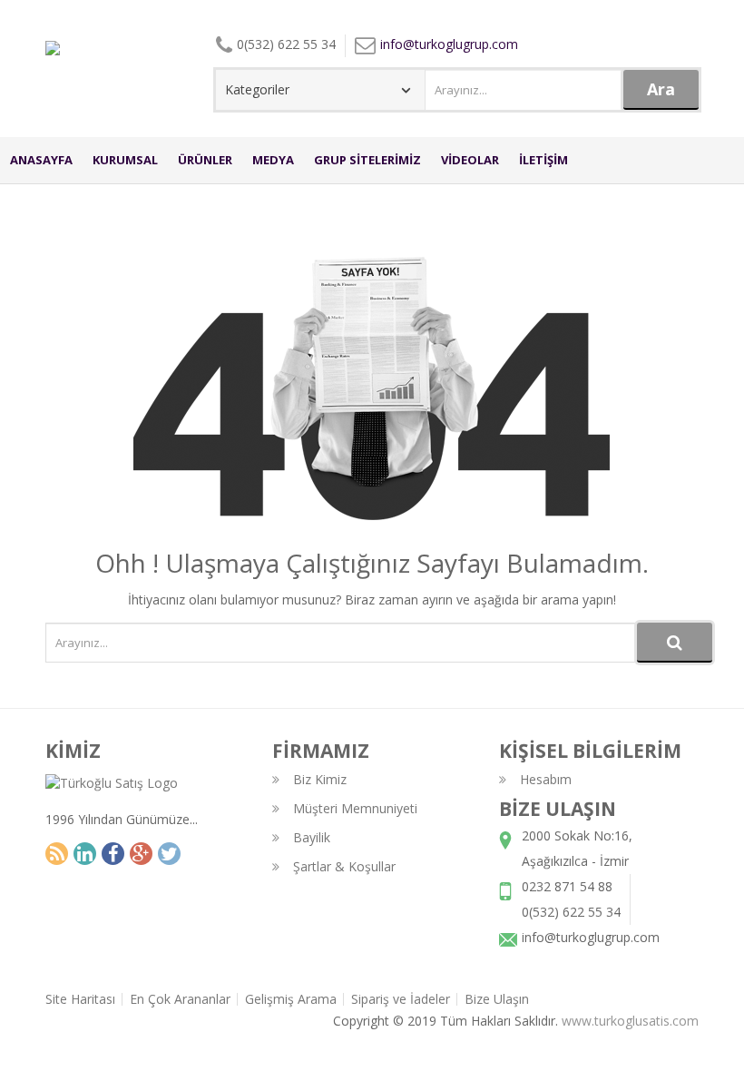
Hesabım (546, 779)
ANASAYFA (41, 160)
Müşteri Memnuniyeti (355, 808)
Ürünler (205, 160)
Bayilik (311, 837)
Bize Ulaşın (497, 998)
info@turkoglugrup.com (449, 44)
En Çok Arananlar (180, 998)
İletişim (543, 160)
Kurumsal (125, 160)
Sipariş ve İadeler (400, 998)
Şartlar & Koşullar (344, 866)
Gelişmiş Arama (291, 998)
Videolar (470, 160)
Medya (273, 160)
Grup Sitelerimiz (367, 160)
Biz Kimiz (320, 779)
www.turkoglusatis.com (630, 1020)
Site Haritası (80, 998)
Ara (661, 89)
